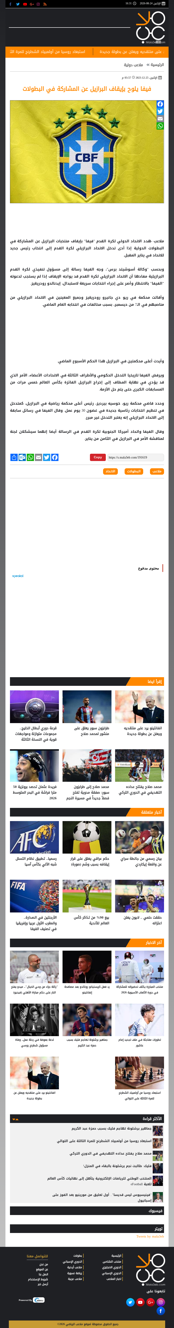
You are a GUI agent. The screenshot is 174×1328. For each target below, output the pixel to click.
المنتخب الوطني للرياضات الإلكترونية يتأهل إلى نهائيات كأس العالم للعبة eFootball (99, 1181)
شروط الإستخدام (38, 1279)
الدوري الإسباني (111, 1273)
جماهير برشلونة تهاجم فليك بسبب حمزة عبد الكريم (87, 1042)
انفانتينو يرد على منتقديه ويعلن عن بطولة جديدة (143, 731)
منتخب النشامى (112, 1262)
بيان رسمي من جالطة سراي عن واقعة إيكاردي (141, 861)
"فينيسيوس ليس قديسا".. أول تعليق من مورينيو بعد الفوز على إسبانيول (102, 1197)
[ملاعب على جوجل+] (32, 4)
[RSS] (45, 4)
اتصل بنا (43, 1274)
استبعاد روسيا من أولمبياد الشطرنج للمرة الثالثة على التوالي (68, 51)
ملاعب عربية (75, 1279)
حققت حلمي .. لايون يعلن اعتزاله (143, 920)
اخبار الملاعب (113, 1279)
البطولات (155, 248)
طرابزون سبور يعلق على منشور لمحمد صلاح (91, 731)
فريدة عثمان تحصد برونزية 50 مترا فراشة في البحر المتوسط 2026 (35, 792)
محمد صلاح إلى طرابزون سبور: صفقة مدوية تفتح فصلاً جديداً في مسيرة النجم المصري (87, 792)
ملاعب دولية (134, 65)
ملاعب (157, 471)
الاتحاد (136, 241)
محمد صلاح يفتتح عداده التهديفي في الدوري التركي (140, 790)
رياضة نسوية (74, 1273)
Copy (98, 457)
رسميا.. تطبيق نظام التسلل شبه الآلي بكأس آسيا (36, 861)
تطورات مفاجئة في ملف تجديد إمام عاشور (139, 1042)
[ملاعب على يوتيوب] (25, 4)
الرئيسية (157, 64)
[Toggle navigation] (158, 41)
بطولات (77, 1256)
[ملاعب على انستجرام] (39, 4)
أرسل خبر (43, 1284)
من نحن (43, 1264)
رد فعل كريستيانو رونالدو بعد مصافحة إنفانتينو (87, 989)
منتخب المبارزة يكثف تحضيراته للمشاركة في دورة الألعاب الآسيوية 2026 (139, 989)
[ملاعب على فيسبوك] (11, 4)
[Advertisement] (87, 322)
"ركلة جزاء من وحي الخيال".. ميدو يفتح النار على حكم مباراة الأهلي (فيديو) (34, 989)
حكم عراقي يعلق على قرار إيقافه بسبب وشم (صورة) (89, 861)
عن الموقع (42, 1269)
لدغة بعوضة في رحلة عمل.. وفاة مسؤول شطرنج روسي (34, 1042)
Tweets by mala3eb (150, 1236)
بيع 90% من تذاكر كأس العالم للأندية (91, 920)
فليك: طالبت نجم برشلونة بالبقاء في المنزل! (117, 1166)
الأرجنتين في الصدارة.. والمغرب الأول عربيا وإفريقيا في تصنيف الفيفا (36, 923)
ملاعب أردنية (74, 1267)
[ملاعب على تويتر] (18, 4)
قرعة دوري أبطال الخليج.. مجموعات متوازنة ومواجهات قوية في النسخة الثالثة (36, 733)
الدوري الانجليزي (111, 1267)
